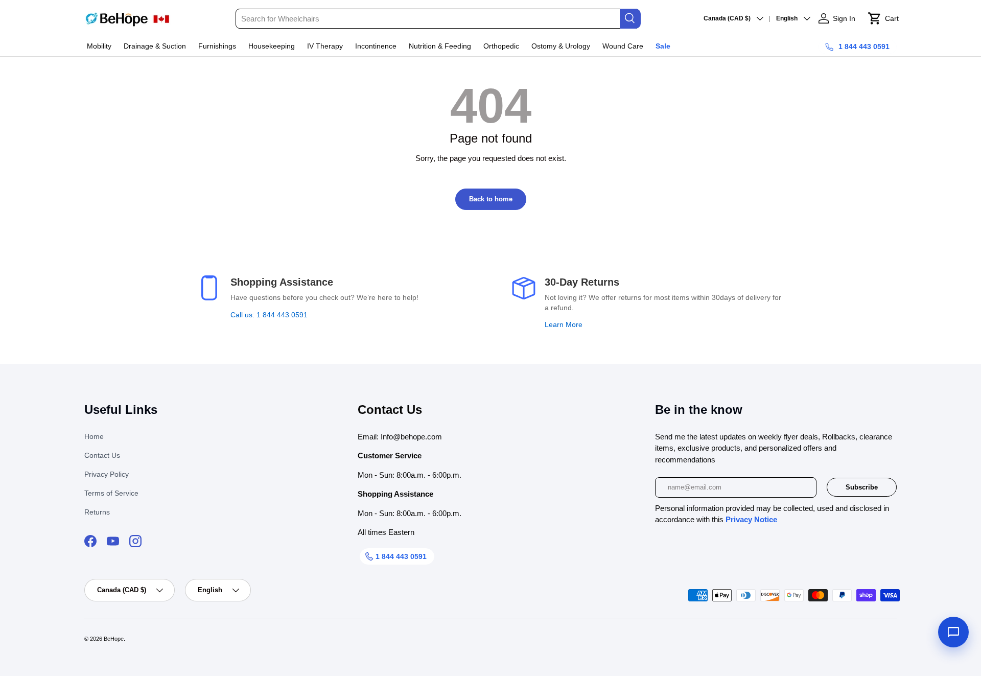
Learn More (563, 324)
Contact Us (102, 455)
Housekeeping (271, 46)
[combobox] (438, 19)
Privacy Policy (106, 474)
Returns (97, 512)
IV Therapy (325, 46)
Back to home (490, 199)
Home (94, 436)
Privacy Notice (751, 519)
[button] (883, 18)
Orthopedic (501, 46)
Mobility (99, 46)
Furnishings (217, 46)
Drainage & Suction (155, 46)
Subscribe (862, 487)
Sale (663, 46)
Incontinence (375, 46)
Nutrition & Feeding (440, 46)
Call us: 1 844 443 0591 (269, 315)
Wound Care (622, 46)
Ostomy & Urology (560, 46)
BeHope (114, 639)
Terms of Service (111, 493)
